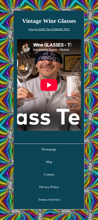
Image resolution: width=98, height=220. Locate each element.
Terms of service (49, 199)
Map (49, 162)
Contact (49, 174)
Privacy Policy (49, 187)
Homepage (49, 149)
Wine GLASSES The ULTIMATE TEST (49, 29)
